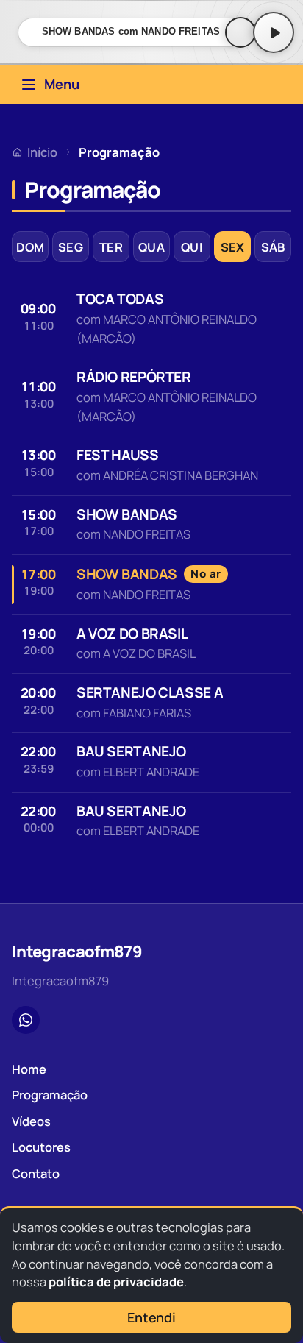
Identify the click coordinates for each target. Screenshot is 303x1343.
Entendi (151, 1317)
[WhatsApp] (26, 1020)
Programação (50, 1094)
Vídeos (31, 1121)
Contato (36, 1173)
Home (29, 1068)
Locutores (41, 1146)
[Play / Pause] (273, 32)
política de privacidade (116, 1281)
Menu (61, 84)
